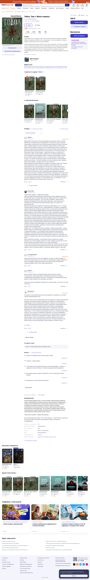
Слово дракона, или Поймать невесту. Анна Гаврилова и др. (59, 549)
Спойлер (27, 325)
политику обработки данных (79, 572)
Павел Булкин (5, 465)
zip (55, 436)
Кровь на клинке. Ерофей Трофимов (10, 547)
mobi (50, 436)
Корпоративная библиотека (26, 572)
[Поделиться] (87, 15)
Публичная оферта (59, 557)
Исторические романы (29, 67)
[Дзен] (74, 564)
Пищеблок (68, 491)
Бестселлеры (41, 560)
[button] (12, 48)
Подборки (37, 8)
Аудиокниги (44, 8)
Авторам (22, 560)
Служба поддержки (6, 566)
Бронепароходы (39, 119)
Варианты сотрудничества (26, 564)
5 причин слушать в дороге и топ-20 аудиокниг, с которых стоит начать (73, 525)
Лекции (67, 8)
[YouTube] (87, 564)
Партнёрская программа (25, 566)
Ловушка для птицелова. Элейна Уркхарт (55, 545)
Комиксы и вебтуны (75, 8)
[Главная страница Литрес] (7, 5)
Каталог (19, 5)
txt (53, 436)
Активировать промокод (43, 557)
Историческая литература (38, 66)
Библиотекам (23, 562)
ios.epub (46, 436)
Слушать (40, 522)
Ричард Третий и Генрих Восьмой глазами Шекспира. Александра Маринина (63, 543)
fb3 (43, 436)
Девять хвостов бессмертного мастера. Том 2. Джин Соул (15, 549)
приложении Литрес (83, 559)
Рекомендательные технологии (62, 565)
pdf (52, 436)
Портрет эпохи (54, 67)
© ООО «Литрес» (45, 577)
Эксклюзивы (51, 8)
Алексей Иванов (28, 92)
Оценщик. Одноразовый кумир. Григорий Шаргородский (15, 545)
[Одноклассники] (77, 564)
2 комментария (33, 332)
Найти (67, 5)
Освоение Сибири (39, 67)
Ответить (62, 181)
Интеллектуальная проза (9, 522)
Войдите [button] (27, 346)
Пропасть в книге (26, 522)
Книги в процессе (60, 8)
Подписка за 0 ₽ (5, 8)
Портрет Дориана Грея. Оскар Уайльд (10, 543)
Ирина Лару (16, 465)
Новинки (19, 8)
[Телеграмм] (80, 564)
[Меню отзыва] (67, 181)
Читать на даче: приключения (12, 524)
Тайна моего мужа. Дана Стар (8, 541)
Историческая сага (49, 66)
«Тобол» (37, 21)
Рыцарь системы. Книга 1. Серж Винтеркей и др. (56, 541)
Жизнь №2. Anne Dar (50, 547)
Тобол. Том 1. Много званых (30, 91)
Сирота (15, 464)
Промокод (12, 8)
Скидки (31, 8)
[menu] (33, 133)
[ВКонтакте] (84, 564)
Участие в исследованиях (8, 564)
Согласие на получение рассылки (63, 563)
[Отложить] (33, 77)
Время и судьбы (28, 66)
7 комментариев (33, 185)
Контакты (4, 560)
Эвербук (40, 434)
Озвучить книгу (23, 570)
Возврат (4, 568)
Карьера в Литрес (6, 562)
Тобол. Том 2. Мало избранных (40, 91)
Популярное (25, 8)
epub (39, 436)
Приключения (18, 522)
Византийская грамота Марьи (7, 464)
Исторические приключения (60, 66)
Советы (63, 522)
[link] (44, 137)
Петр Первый (47, 67)
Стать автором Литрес (25, 568)
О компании (5, 557)
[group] (46, 138)
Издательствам (23, 557)
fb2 (41, 436)
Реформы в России (62, 67)
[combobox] (44, 5)
